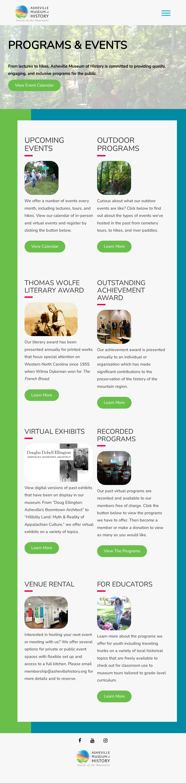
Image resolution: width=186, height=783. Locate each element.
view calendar (45, 246)
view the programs (122, 551)
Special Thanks (93, 776)
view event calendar (34, 85)
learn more (114, 246)
